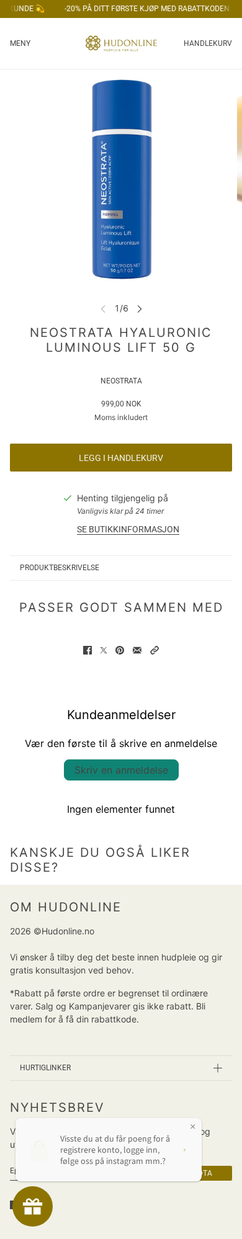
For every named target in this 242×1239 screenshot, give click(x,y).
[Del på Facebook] (87, 650)
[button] (154, 650)
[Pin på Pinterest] (120, 650)
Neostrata (121, 381)
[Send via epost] (137, 650)
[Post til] (103, 650)
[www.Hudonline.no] (121, 43)
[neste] (139, 308)
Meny (20, 43)
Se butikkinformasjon (128, 529)
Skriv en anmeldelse (121, 770)
